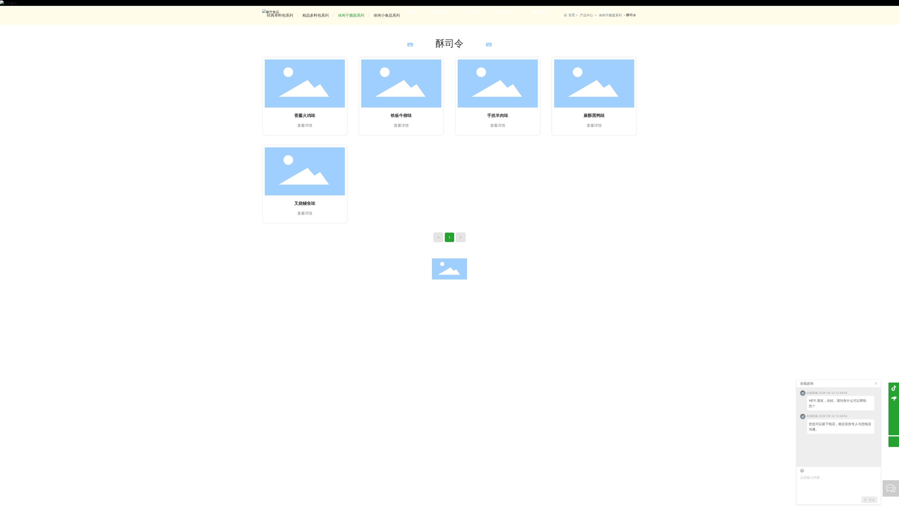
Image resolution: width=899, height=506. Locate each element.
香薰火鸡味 (304, 115)
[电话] (893, 419)
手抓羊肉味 (497, 115)
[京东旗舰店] (893, 398)
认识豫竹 (389, 288)
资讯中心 (449, 288)
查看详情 (304, 125)
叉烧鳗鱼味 (304, 203)
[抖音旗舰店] (893, 388)
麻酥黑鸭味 (594, 115)
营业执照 (474, 299)
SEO (488, 299)
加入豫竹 (509, 288)
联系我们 (539, 288)
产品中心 (419, 288)
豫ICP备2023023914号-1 (442, 299)
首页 (359, 288)
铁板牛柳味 (401, 115)
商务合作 (479, 288)
